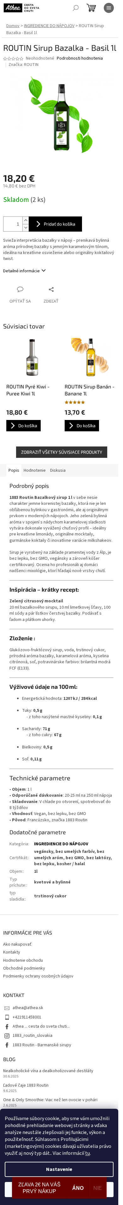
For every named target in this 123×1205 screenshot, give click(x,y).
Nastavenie (59, 1169)
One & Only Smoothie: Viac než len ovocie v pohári (50, 1100)
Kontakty (11, 952)
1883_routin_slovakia (32, 1035)
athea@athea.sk (28, 1008)
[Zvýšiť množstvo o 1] (25, 220)
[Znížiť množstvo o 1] (25, 227)
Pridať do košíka (59, 224)
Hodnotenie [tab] (35, 470)
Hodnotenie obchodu (23, 960)
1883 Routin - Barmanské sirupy (42, 1045)
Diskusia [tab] (58, 470)
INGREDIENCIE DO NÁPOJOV (61, 844)
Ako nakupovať (17, 944)
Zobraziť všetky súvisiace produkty (61, 452)
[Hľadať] (75, 8)
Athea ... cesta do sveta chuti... (41, 1026)
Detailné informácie (21, 271)
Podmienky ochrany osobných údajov (38, 976)
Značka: (23, 65)
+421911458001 (27, 1017)
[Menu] (108, 8)
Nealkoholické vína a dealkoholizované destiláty (48, 1071)
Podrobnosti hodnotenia (80, 59)
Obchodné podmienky (24, 968)
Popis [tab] (14, 470)
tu (87, 1153)
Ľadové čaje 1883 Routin (26, 1086)
